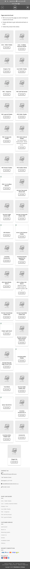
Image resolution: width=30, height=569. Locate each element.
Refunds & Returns (20, 563)
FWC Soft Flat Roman (6, 514)
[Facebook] (2, 558)
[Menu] (2, 7)
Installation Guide (5, 540)
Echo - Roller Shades (6, 501)
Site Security (5, 564)
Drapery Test (4, 506)
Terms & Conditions (23, 564)
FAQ (14, 563)
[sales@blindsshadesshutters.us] (5, 1)
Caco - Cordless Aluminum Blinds (9, 503)
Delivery (3, 543)
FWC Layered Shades (6, 517)
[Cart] (27, 7)
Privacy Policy (13, 564)
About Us (3, 529)
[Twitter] (8, 558)
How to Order (8, 563)
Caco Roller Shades (6, 509)
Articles (3, 537)
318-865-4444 (6, 487)
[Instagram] (4, 558)
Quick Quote (4, 527)
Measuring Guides (5, 532)
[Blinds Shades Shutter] (15, 7)
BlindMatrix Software (19, 567)
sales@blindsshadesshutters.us (10, 483)
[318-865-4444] (8, 1)
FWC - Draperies (5, 512)
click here (9, 22)
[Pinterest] (6, 558)
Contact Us (4, 535)
